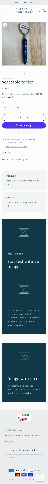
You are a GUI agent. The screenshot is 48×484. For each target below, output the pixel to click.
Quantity (5, 102)
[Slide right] (30, 73)
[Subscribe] (39, 457)
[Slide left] (18, 73)
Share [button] (8, 152)
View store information (16, 146)
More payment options (24, 132)
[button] (3, 10)
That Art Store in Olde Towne (20, 479)
